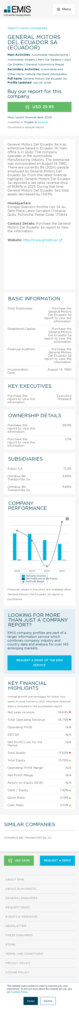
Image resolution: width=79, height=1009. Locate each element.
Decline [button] (48, 1001)
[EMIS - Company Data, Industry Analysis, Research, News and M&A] (17, 11)
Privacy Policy (17, 963)
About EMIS (14, 879)
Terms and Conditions (24, 953)
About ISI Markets (20, 888)
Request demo (17, 907)
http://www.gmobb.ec (41, 240)
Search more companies (27, 28)
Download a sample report (25, 127)
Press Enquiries (19, 935)
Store (10, 944)
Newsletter (15, 926)
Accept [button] (30, 1001)
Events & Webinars (21, 916)
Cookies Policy (19, 991)
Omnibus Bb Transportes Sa (28, 837)
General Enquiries (21, 898)
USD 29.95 (42, 107)
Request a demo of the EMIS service (39, 663)
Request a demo (57, 860)
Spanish (43, 122)
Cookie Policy (17, 972)
